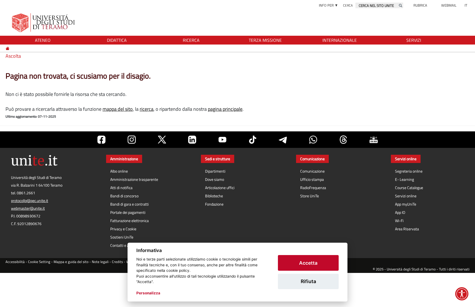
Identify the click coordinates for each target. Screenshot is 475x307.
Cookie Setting (39, 261)
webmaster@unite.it (28, 208)
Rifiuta (308, 281)
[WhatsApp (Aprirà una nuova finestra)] (313, 139)
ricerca (146, 109)
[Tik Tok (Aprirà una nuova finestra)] (252, 139)
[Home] (7, 48)
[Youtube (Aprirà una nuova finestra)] (222, 139)
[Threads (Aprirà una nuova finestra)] (343, 139)
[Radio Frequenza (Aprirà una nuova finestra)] (373, 139)
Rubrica (420, 5)
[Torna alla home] (44, 22)
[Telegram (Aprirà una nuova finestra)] (283, 139)
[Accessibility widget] (461, 293)
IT (466, 5)
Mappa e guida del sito (71, 261)
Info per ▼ (328, 5)
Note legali (100, 261)
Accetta (308, 263)
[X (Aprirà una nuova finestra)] (162, 139)
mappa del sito (118, 109)
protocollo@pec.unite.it (29, 201)
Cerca (348, 5)
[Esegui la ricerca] (400, 5)
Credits (117, 261)
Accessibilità (15, 261)
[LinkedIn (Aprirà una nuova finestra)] (192, 139)
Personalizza (148, 293)
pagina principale (225, 109)
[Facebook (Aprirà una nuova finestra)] (101, 139)
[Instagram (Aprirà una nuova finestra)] (132, 139)
